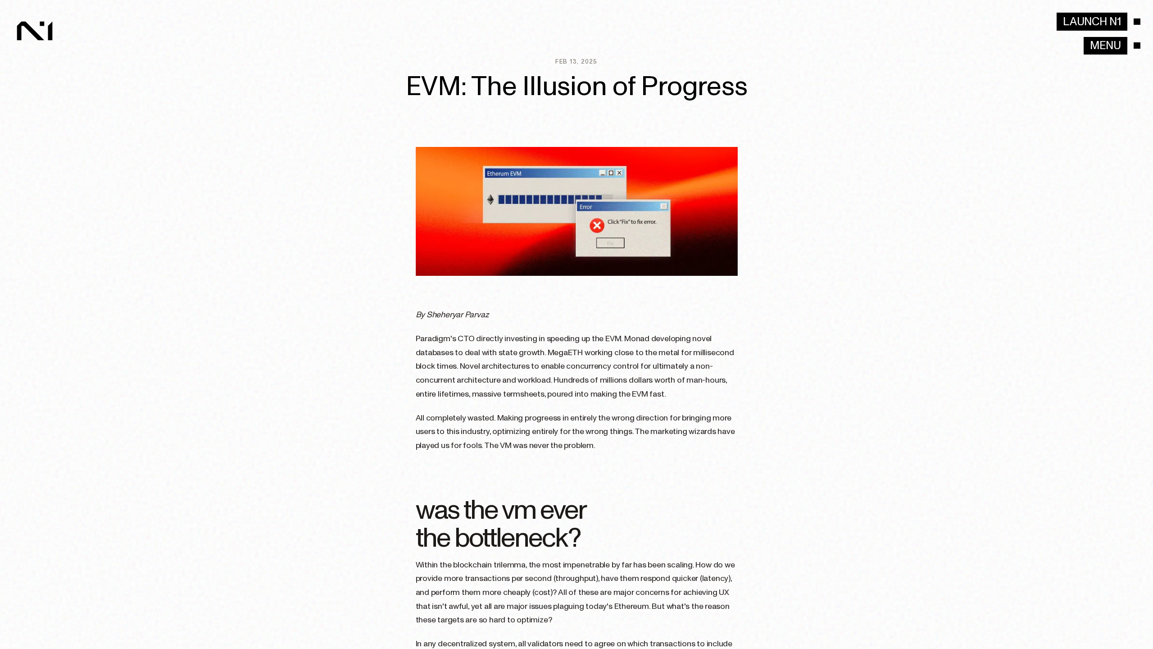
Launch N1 (1092, 21)
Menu (1105, 45)
